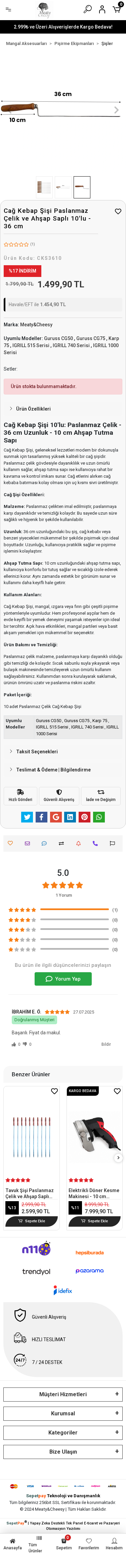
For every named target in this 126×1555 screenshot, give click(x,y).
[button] (9, 110)
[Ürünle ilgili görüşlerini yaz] (46, 843)
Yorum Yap (68, 979)
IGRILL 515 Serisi (52, 726)
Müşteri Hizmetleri (63, 1394)
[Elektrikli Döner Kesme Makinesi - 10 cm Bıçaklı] (32, 1137)
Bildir (106, 1044)
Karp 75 (99, 720)
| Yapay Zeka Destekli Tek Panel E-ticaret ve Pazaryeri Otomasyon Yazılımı (63, 1525)
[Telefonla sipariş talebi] (97, 843)
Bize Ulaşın (63, 1452)
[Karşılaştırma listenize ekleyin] (63, 843)
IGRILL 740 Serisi (87, 726)
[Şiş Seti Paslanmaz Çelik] (95, 1124)
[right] (118, 1158)
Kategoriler (63, 1432)
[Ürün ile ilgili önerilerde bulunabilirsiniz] (114, 843)
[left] (7, 1158)
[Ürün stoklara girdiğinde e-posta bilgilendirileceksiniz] (80, 843)
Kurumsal (63, 1413)
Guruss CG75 (76, 720)
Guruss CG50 (48, 720)
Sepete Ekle (35, 1221)
